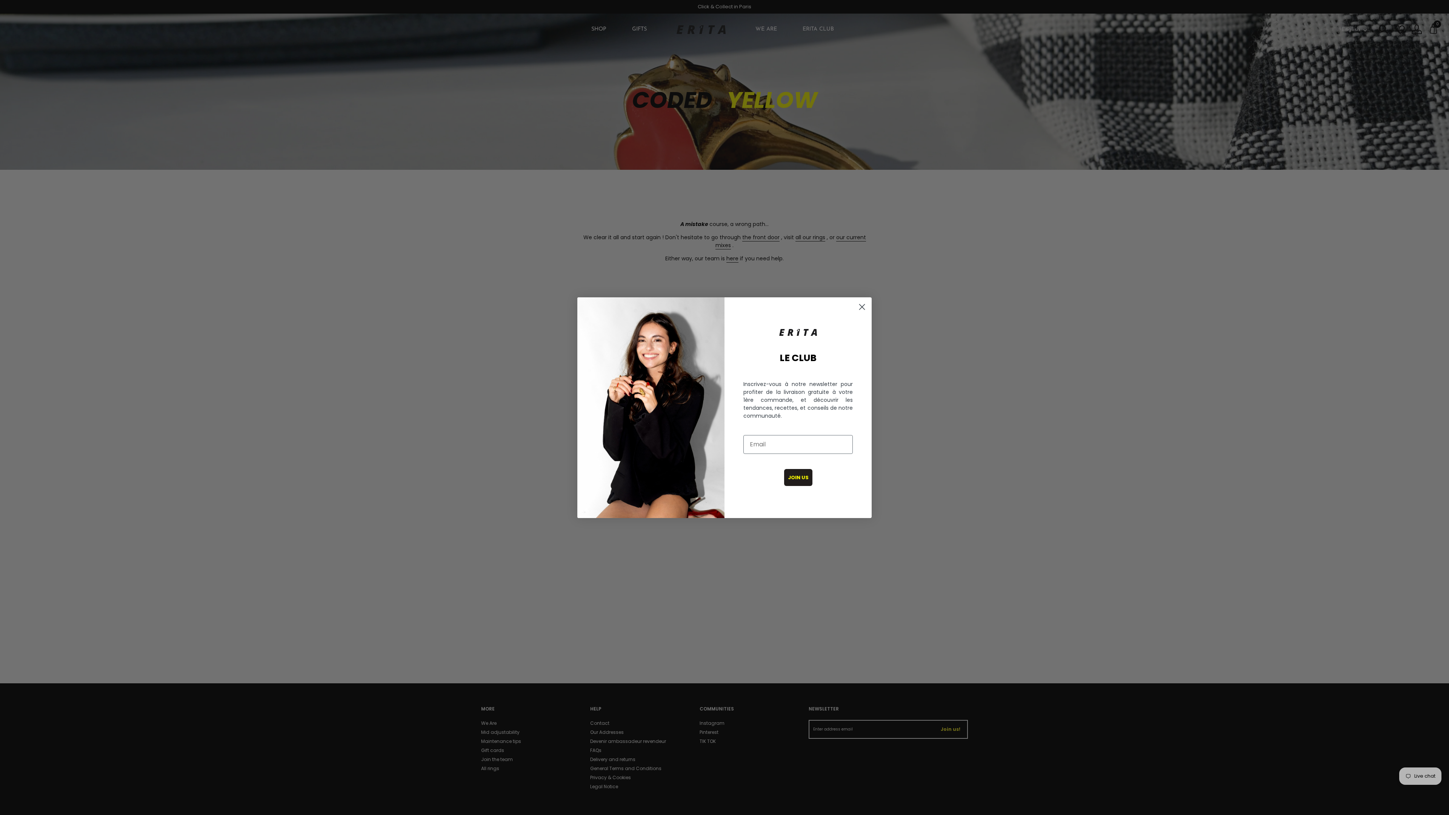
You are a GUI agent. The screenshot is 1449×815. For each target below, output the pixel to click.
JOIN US (798, 477)
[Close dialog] (862, 307)
